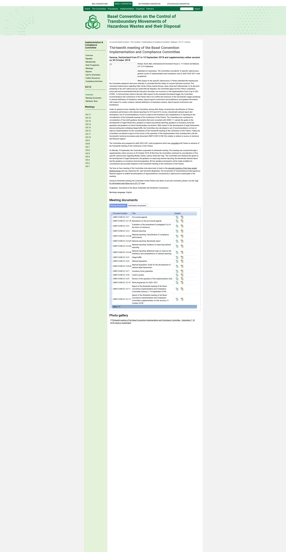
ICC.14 (88, 124)
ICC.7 (88, 147)
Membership (91, 62)
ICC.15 (88, 121)
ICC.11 (88, 134)
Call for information (93, 75)
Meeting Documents (93, 98)
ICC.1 (88, 166)
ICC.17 (88, 115)
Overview (89, 55)
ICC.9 (88, 140)
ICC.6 (88, 150)
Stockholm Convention (178, 4)
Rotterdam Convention (149, 4)
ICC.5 (88, 153)
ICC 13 (181, 42)
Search (197, 9)
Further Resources (93, 78)
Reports (89, 72)
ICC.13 (88, 127)
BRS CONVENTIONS (100, 4)
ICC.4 (88, 157)
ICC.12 (88, 131)
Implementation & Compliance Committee (155, 42)
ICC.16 (88, 118)
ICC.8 (88, 144)
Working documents (118, 205)
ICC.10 (88, 137)
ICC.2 (88, 163)
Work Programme (92, 65)
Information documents (137, 206)
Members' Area (92, 101)
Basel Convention (123, 4)
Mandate (89, 59)
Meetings (89, 68)
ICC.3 (88, 160)
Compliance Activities (94, 81)
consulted (175, 143)
